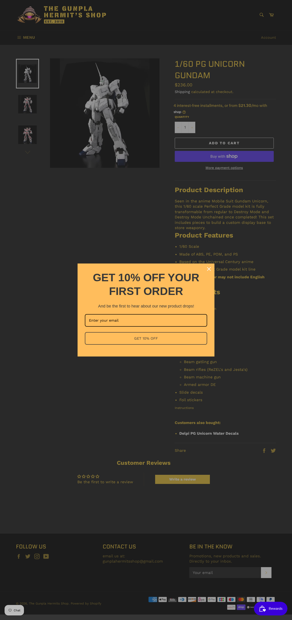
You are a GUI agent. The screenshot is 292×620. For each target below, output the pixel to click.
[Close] (208, 269)
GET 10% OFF (146, 338)
